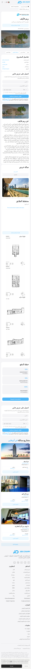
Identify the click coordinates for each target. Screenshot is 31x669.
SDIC (13, 588)
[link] (15, 459)
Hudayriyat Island (25, 601)
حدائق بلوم (28, 590)
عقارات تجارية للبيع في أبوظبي (24, 621)
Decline (26, 666)
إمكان (13, 572)
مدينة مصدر (27, 582)
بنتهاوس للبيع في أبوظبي (25, 616)
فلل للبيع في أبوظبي (26, 608)
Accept (11, 666)
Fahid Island (27, 598)
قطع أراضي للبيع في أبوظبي (24, 613)
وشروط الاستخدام (6, 100)
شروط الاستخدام (17, 648)
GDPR (11, 661)
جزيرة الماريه (27, 593)
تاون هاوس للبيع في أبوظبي (24, 618)
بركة (14, 595)
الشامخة (28, 585)
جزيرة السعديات (26, 572)
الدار (14, 569)
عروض (28, 636)
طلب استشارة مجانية (15, 25)
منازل (13, 590)
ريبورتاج (13, 575)
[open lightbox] (15, 187)
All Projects (15, 544)
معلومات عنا (27, 628)
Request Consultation (15, 399)
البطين (28, 595)
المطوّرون (12, 566)
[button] (7, 2)
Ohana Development (10, 598)
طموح (13, 585)
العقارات (27, 605)
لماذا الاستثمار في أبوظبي (24, 639)
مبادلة (13, 577)
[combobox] (26, 89)
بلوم (14, 580)
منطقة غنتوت (27, 588)
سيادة (13, 582)
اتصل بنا (28, 631)
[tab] (15, 171)
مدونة (29, 634)
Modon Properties (10, 601)
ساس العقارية (12, 593)
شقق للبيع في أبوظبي (25, 611)
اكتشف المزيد (15, 472)
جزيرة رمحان (27, 569)
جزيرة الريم (27, 580)
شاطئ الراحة (27, 577)
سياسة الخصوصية (8, 99)
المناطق (27, 566)
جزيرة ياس (27, 575)
